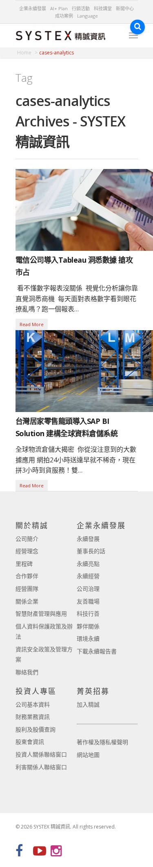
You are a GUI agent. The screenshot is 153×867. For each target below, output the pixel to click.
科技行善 (88, 613)
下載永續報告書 (97, 651)
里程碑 (24, 563)
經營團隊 (27, 588)
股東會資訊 (30, 741)
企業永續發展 (32, 8)
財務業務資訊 (33, 717)
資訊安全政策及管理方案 (44, 654)
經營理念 (27, 551)
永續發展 (88, 539)
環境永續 (88, 638)
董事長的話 (91, 551)
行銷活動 (81, 8)
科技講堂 (103, 8)
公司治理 (88, 588)
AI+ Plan (59, 8)
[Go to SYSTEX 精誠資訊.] (27, 52)
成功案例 (64, 16)
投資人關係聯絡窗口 (41, 754)
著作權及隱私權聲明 (102, 742)
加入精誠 (88, 704)
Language (87, 16)
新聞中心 (125, 8)
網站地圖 (88, 755)
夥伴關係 (88, 626)
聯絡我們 (27, 672)
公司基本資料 (33, 704)
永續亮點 (88, 563)
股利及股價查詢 (35, 729)
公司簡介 (27, 539)
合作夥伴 (27, 576)
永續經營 (88, 576)
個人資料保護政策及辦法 (44, 631)
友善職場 (88, 601)
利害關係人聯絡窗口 (41, 767)
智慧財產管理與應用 (41, 613)
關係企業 (27, 601)
